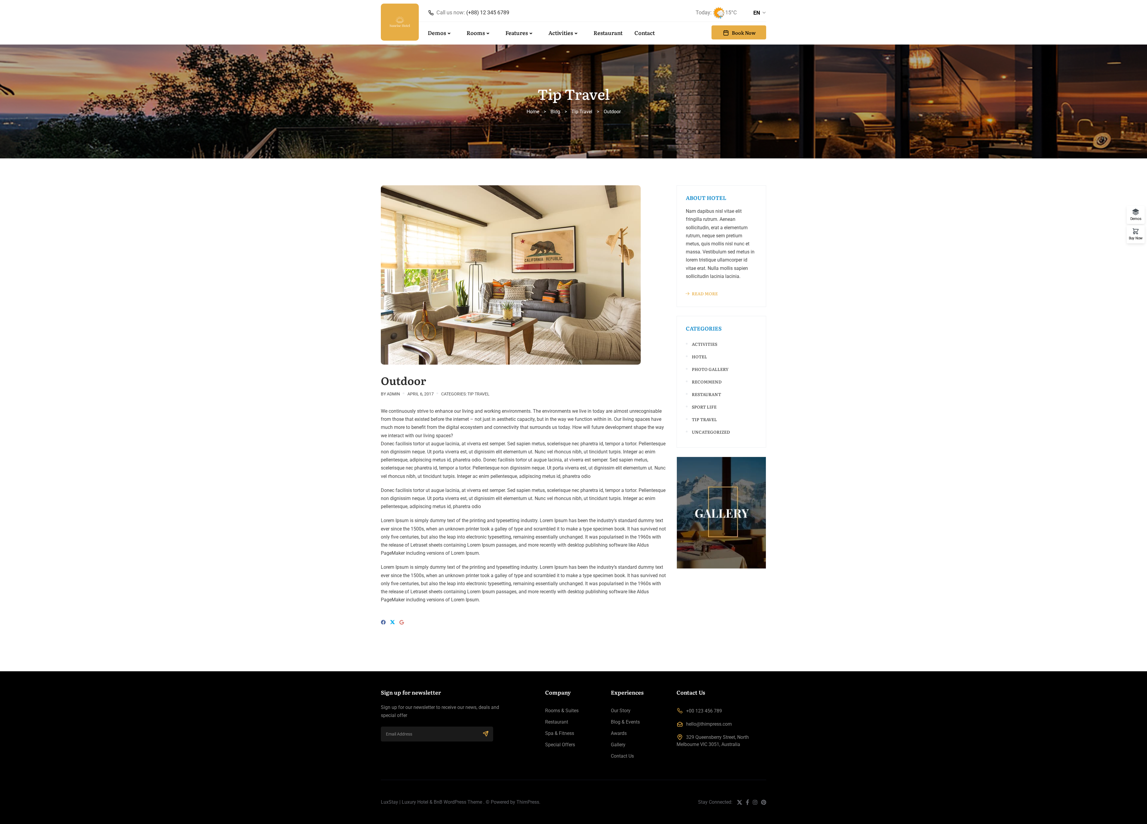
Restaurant (608, 33)
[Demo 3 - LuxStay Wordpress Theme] (400, 22)
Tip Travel (581, 112)
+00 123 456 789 (704, 711)
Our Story (621, 710)
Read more (705, 293)
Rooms (476, 33)
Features (516, 33)
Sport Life (704, 407)
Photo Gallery (710, 369)
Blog (555, 112)
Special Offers (560, 744)
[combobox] (759, 13)
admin (393, 394)
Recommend (707, 382)
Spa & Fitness (559, 733)
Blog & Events (625, 722)
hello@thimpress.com (709, 724)
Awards (619, 733)
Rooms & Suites (562, 710)
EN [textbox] (756, 13)
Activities (560, 33)
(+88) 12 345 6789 (487, 12)
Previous (374, 275)
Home (533, 112)
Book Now (744, 32)
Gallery (618, 744)
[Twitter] (392, 623)
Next (673, 275)
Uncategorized (711, 432)
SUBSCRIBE (485, 734)
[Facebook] (383, 622)
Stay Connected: (715, 802)
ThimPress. (528, 802)
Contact (644, 33)
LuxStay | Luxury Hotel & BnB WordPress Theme (431, 802)
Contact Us (622, 756)
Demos (437, 33)
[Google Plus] (401, 622)
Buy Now (1136, 238)
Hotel (699, 357)
